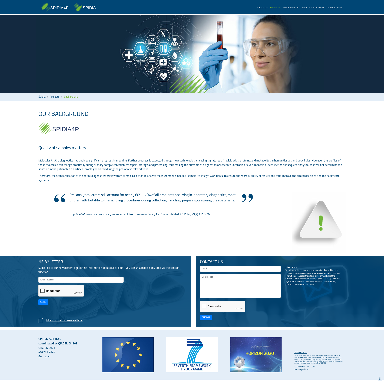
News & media (291, 8)
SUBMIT (206, 317)
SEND (43, 302)
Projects (275, 8)
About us (262, 8)
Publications (334, 8)
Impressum (300, 353)
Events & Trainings (313, 8)
